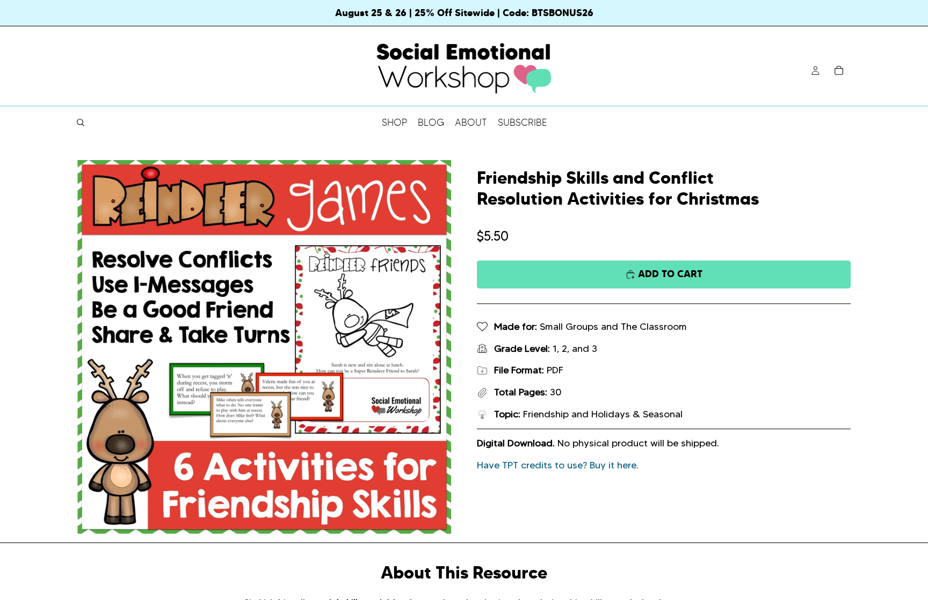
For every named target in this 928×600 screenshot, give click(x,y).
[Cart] (839, 70)
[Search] (80, 122)
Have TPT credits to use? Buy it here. (558, 465)
